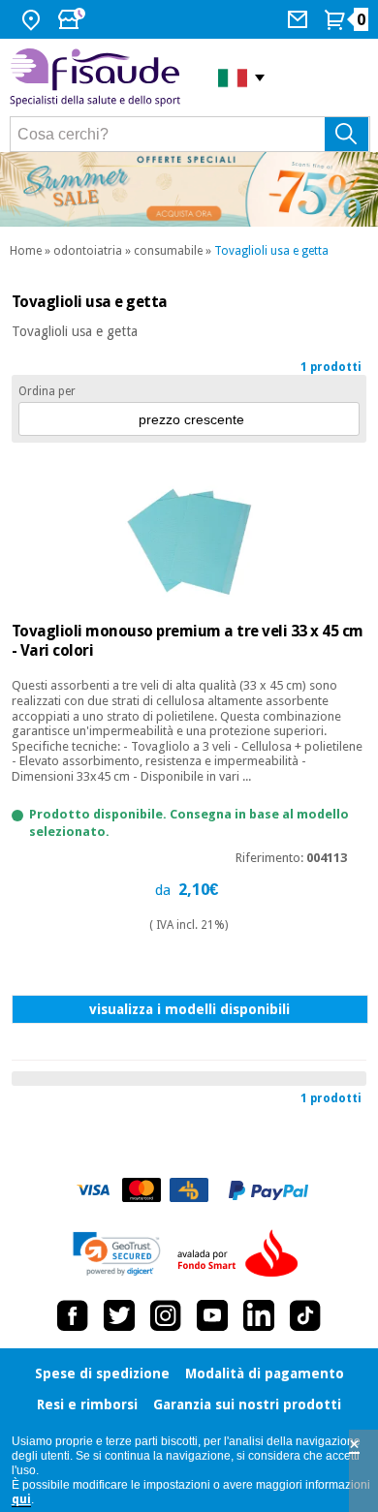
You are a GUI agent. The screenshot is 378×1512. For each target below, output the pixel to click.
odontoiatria (87, 251)
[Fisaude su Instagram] (165, 1315)
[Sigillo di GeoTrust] (117, 1254)
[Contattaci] (300, 19)
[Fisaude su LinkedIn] (258, 1315)
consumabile (168, 251)
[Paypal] (268, 1190)
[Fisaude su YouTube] (212, 1315)
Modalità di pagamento (264, 1373)
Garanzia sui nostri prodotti (247, 1404)
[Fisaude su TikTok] (305, 1315)
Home (26, 251)
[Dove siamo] (33, 19)
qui (21, 1499)
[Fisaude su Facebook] (72, 1315)
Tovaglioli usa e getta (271, 251)
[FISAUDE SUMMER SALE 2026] (189, 189)
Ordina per (47, 391)
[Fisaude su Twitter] (119, 1315)
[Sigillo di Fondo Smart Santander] (242, 1254)
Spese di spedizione (102, 1373)
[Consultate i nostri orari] (73, 19)
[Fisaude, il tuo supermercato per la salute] (99, 77)
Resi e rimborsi (87, 1404)
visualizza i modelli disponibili (189, 1009)
